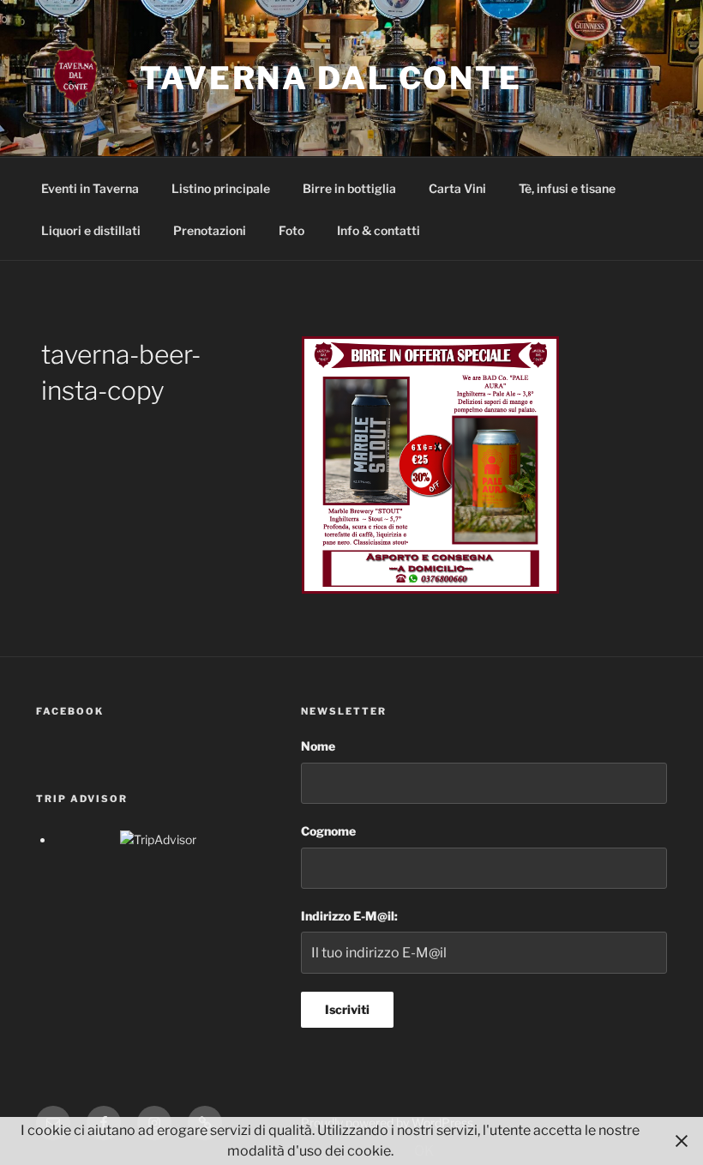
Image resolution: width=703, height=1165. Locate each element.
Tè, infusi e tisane (567, 188)
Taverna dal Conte (331, 78)
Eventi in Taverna (90, 188)
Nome (318, 746)
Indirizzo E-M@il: (349, 915)
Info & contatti (378, 230)
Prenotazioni (209, 230)
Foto (291, 230)
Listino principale (220, 188)
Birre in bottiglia (349, 188)
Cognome (328, 831)
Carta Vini (457, 188)
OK (424, 1151)
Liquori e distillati (91, 230)
